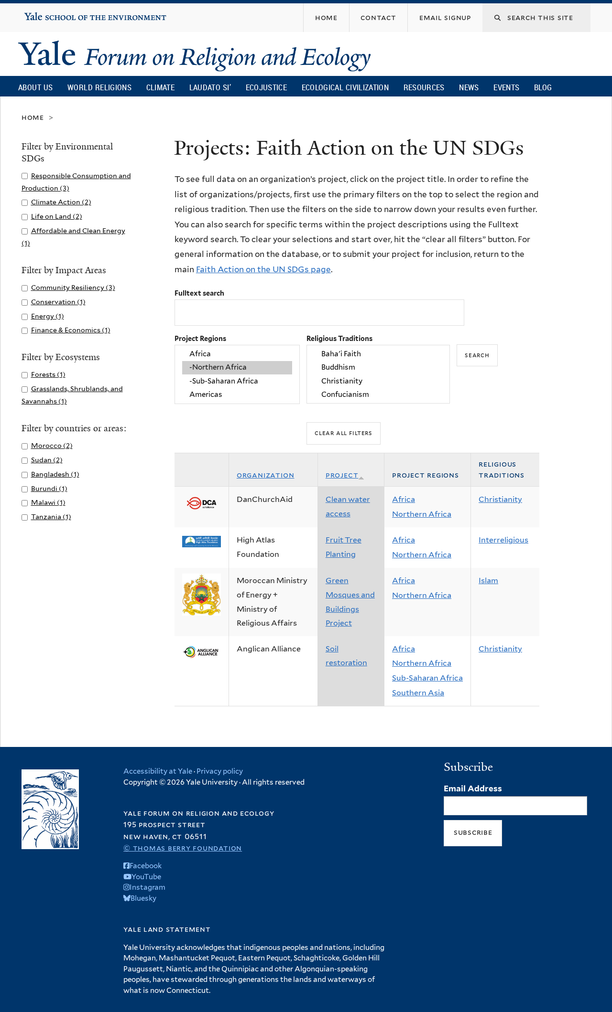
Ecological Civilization (345, 87)
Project (342, 474)
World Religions (99, 87)
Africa (403, 499)
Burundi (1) (49, 488)
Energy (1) (47, 316)
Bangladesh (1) (55, 474)
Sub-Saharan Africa (427, 677)
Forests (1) (48, 374)
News (469, 87)
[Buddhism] (378, 367)
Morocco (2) (52, 445)
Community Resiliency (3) (73, 287)
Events (506, 87)
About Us (35, 87)
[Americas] (237, 394)
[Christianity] (378, 381)
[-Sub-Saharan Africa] (237, 381)
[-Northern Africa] (237, 367)
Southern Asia (418, 692)
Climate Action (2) (61, 202)
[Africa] (237, 354)
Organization (266, 474)
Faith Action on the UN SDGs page (263, 269)
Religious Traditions (339, 338)
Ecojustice (266, 87)
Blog (543, 87)
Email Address (473, 788)
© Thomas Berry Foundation (182, 847)
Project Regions (200, 338)
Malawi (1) (48, 502)
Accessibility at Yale (157, 771)
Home (33, 117)
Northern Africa (421, 514)
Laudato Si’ (210, 87)
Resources (424, 87)
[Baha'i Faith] (378, 354)
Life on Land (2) (56, 216)
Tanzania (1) (51, 516)
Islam (488, 580)
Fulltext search (199, 293)
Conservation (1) (58, 302)
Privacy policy (220, 771)
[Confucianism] (378, 394)
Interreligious (503, 539)
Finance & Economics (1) (70, 330)
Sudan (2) (47, 460)
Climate (160, 87)
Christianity (500, 499)
